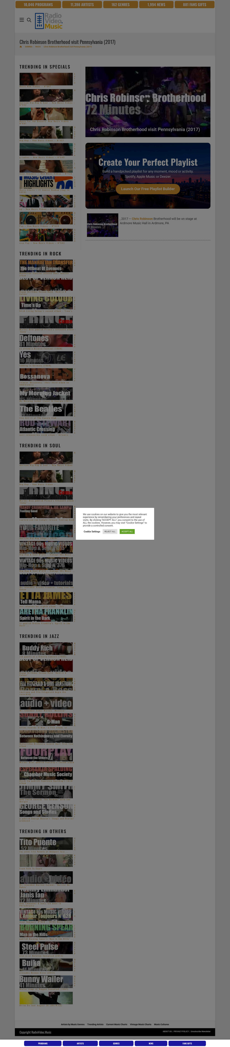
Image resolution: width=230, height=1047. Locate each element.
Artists (80, 1043)
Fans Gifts (187, 1043)
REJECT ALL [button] (110, 531)
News (151, 1043)
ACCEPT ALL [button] (127, 531)
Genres (116, 1043)
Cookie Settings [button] (92, 531)
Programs (43, 1043)
